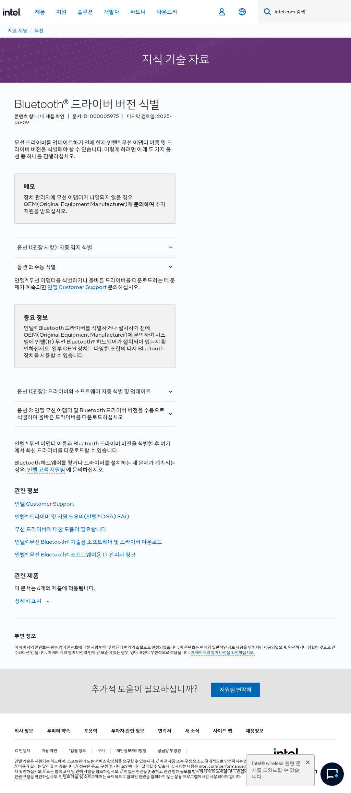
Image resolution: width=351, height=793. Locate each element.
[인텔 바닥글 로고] (287, 753)
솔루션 (85, 11)
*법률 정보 (77, 750)
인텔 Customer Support (77, 287)
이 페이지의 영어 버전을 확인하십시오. (223, 652)
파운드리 (167, 11)
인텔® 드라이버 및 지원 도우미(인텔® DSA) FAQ (72, 516)
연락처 (164, 731)
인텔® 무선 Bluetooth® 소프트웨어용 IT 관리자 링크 (75, 554)
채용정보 (255, 731)
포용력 (90, 731)
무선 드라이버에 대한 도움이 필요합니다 (60, 529)
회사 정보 (23, 731)
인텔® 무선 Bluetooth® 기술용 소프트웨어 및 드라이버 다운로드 (88, 541)
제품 (40, 11)
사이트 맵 (222, 731)
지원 (61, 11)
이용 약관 (49, 750)
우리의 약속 (58, 731)
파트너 (138, 11)
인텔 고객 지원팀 (46, 469)
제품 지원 (17, 30)
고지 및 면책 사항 (77, 771)
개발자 (111, 11)
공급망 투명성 (169, 750)
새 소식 (192, 731)
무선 (39, 30)
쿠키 (101, 750)
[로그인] (221, 12)
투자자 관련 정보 (127, 731)
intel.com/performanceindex (226, 766)
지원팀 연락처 (236, 689)
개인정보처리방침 (131, 750)
